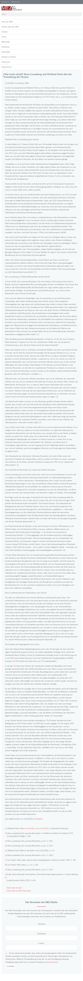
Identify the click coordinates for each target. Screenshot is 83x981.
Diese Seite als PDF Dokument (19, 891)
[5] (18, 465)
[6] (35, 521)
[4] (40, 422)
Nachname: (41, 934)
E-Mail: (41, 943)
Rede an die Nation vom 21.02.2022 (34, 828)
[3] (57, 397)
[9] (55, 639)
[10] (13, 661)
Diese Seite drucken (14, 888)
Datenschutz (53, 962)
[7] (25, 535)
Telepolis (39, 819)
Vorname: (41, 924)
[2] (38, 334)
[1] (35, 272)
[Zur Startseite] (12, 8)
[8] (64, 550)
